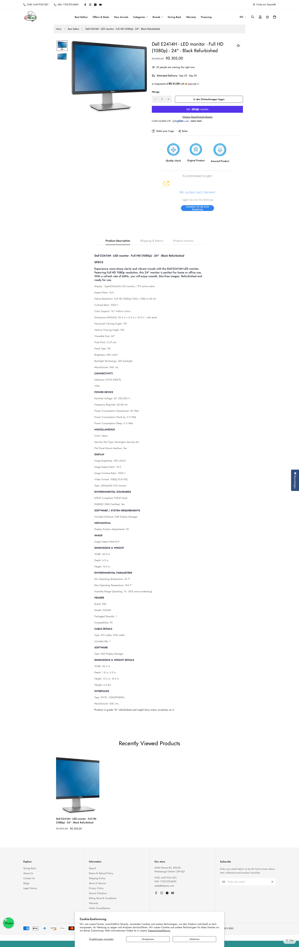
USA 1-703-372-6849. (165, 881)
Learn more (196, 120)
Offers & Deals (101, 17)
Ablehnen (194, 939)
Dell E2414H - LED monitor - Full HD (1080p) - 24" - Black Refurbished (76, 820)
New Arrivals (121, 17)
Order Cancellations (99, 908)
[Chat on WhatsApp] (8, 922)
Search (92, 868)
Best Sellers (81, 17)
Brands (156, 17)
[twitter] (95, 4)
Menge (155, 92)
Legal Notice (30, 888)
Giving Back (174, 17)
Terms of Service (97, 883)
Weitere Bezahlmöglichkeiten (197, 117)
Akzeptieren (148, 939)
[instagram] (90, 4)
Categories (139, 17)
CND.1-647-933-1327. (165, 877)
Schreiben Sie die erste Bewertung (197, 208)
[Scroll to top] (293, 930)
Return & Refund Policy (101, 873)
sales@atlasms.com (164, 886)
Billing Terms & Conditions (102, 898)
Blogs (26, 883)
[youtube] (100, 4)
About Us (28, 873)
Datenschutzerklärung (159, 930)
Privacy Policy (96, 888)
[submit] (272, 881)
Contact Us (29, 878)
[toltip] (238, 45)
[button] (197, 83)
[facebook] (85, 4)
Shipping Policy (97, 878)
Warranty (191, 17)
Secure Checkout (98, 893)
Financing (206, 17)
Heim (59, 29)
